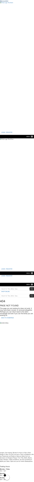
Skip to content (4, 1)
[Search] (32, 289)
